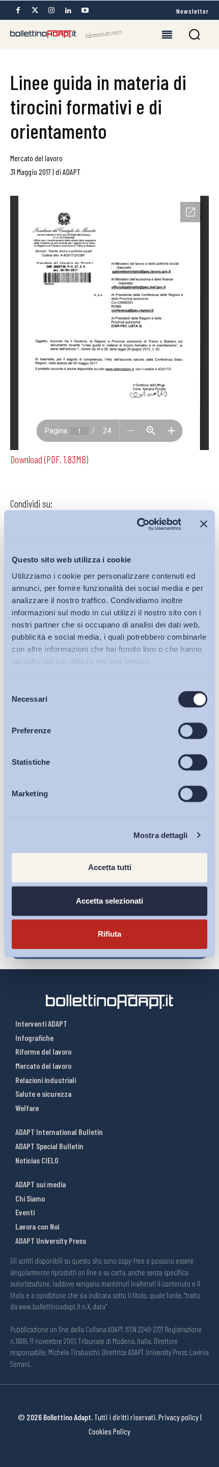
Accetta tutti (109, 867)
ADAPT (71, 171)
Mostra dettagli (160, 835)
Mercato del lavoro (36, 158)
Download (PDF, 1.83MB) (49, 459)
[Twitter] (34, 10)
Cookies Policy (109, 1431)
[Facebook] (17, 10)
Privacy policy (178, 1417)
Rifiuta (109, 934)
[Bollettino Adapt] (66, 34)
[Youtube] (85, 10)
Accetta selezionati (109, 900)
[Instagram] (51, 10)
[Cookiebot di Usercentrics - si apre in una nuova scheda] (137, 524)
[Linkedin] (68, 10)
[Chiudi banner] (203, 524)
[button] (194, 34)
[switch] (192, 731)
